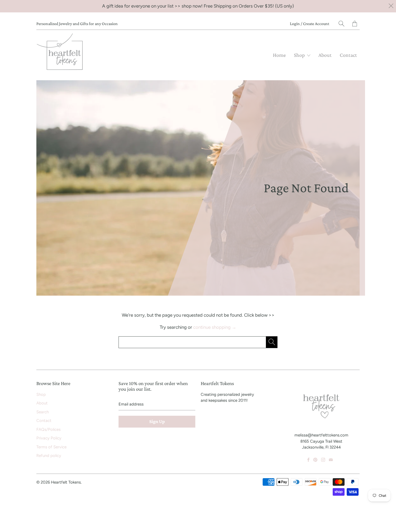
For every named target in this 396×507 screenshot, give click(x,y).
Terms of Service (51, 447)
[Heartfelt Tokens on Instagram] (323, 460)
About (325, 55)
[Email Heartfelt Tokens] (331, 460)
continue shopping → (214, 327)
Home (279, 55)
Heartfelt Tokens (66, 482)
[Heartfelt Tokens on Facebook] (308, 460)
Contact (348, 55)
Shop (300, 55)
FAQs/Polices (48, 429)
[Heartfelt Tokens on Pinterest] (315, 460)
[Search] (341, 23)
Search (42, 412)
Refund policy (48, 455)
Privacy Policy (48, 438)
